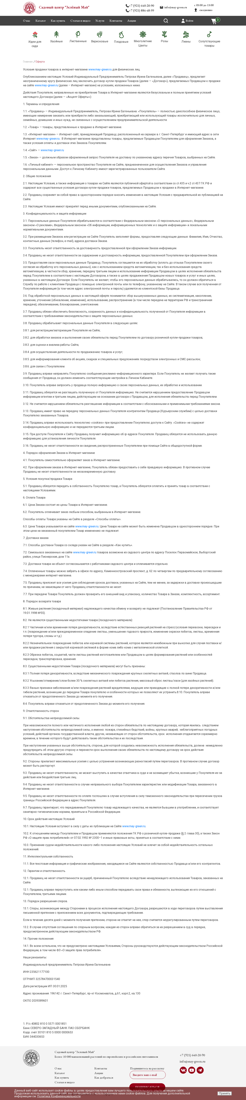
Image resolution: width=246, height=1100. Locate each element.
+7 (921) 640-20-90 (141, 5)
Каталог (40, 21)
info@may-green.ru (175, 7)
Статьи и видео (80, 21)
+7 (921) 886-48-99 (141, 10)
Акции (131, 21)
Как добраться (103, 1077)
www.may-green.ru (100, 69)
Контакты (115, 21)
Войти (189, 21)
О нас (26, 21)
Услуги (99, 21)
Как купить (58, 21)
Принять (224, 1093)
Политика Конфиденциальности (58, 1096)
